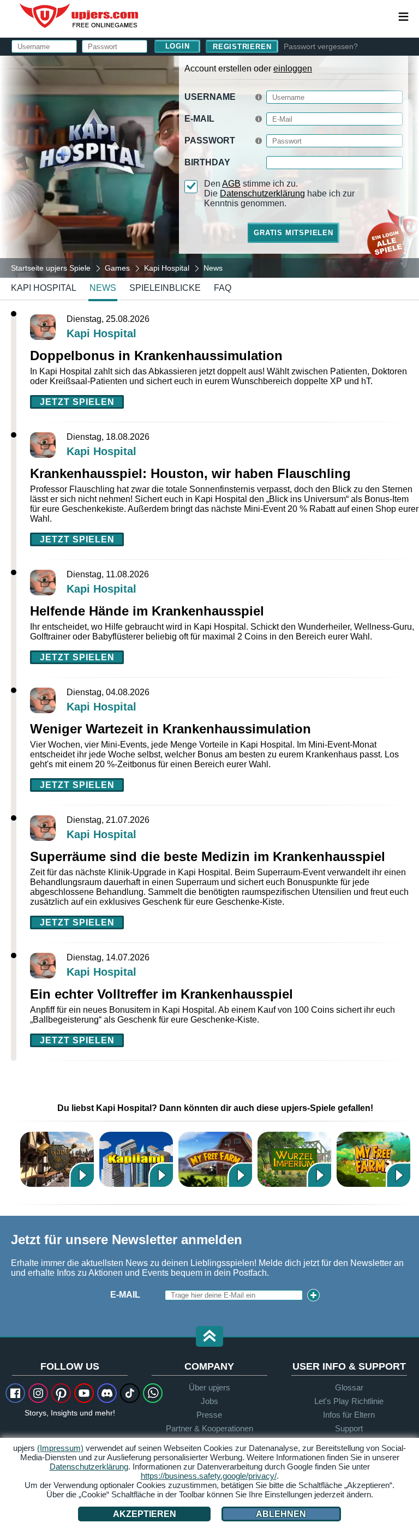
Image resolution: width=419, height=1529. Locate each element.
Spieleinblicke (165, 287)
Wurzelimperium (294, 1159)
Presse (209, 1414)
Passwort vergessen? (321, 46)
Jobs (209, 1401)
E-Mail (199, 118)
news (102, 287)
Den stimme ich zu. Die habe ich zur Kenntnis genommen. (279, 193)
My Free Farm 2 (373, 1159)
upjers (80, 15)
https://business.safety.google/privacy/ (209, 1475)
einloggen (292, 68)
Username (210, 96)
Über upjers (209, 1387)
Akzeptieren (144, 1514)
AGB (231, 183)
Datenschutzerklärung (262, 193)
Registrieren (242, 47)
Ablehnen (281, 1514)
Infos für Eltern (349, 1414)
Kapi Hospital (43, 287)
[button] (209, 1337)
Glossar (349, 1387)
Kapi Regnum (57, 1159)
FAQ (222, 287)
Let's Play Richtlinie (349, 1401)
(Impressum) (60, 1448)
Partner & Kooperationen (209, 1428)
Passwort (209, 140)
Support (349, 1428)
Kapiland (136, 1159)
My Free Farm (215, 1159)
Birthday (207, 162)
